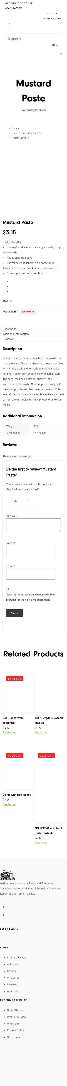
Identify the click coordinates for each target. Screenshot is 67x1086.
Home (16, 128)
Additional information (16, 333)
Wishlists (13, 1023)
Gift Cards (13, 977)
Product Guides (16, 1016)
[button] (54, 13)
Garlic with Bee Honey (17, 794)
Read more (9, 732)
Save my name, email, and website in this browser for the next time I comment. (30, 597)
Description (9, 328)
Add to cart (41, 732)
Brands (11, 970)
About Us (12, 991)
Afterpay (12, 964)
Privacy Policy (15, 1030)
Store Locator (15, 1037)
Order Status (15, 1010)
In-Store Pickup (16, 957)
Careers (12, 984)
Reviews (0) (9, 338)
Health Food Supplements (27, 133)
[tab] (33, 328)
